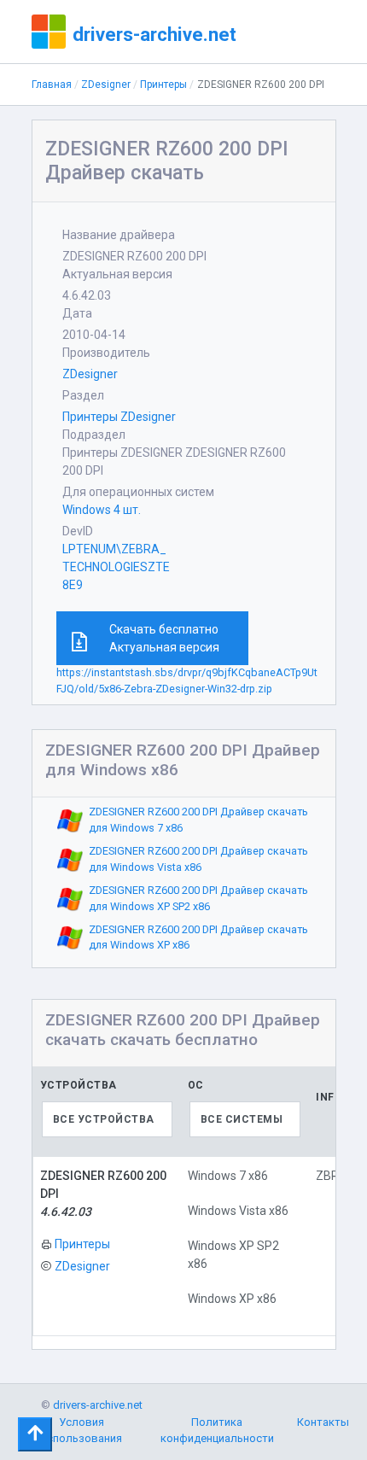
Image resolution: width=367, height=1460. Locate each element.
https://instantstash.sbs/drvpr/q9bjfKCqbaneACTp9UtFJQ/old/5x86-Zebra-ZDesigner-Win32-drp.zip (186, 680)
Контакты (323, 1422)
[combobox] (107, 1119)
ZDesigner (106, 85)
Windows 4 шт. (101, 510)
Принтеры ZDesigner (119, 416)
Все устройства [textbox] (103, 1119)
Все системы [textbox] (242, 1119)
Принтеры (163, 85)
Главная (52, 85)
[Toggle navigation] (35, 1434)
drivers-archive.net (154, 34)
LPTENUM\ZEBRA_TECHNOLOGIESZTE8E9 (116, 567)
